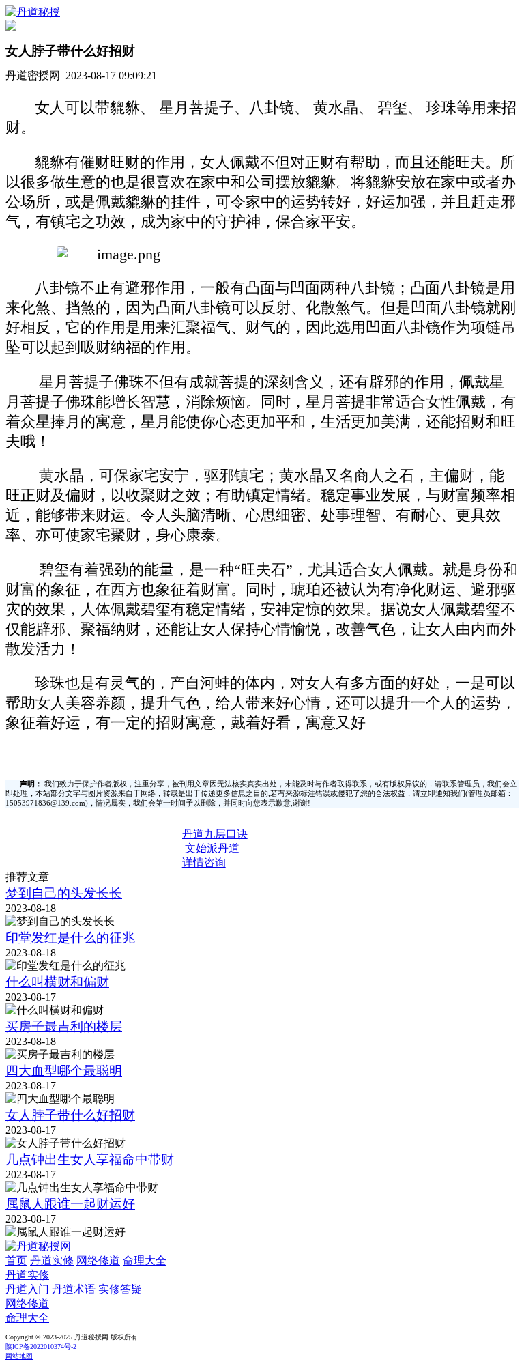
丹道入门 (27, 1289)
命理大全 (144, 1260)
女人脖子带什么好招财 (70, 1115)
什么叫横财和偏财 (57, 982)
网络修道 (98, 1260)
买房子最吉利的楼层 (63, 1026)
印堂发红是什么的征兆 (70, 937)
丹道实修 (52, 1260)
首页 (16, 1260)
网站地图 (19, 1356)
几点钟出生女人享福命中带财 (89, 1159)
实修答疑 (120, 1289)
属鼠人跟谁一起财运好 (70, 1204)
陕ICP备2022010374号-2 (40, 1346)
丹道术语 (74, 1289)
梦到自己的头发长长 (63, 893)
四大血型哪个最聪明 (63, 1071)
